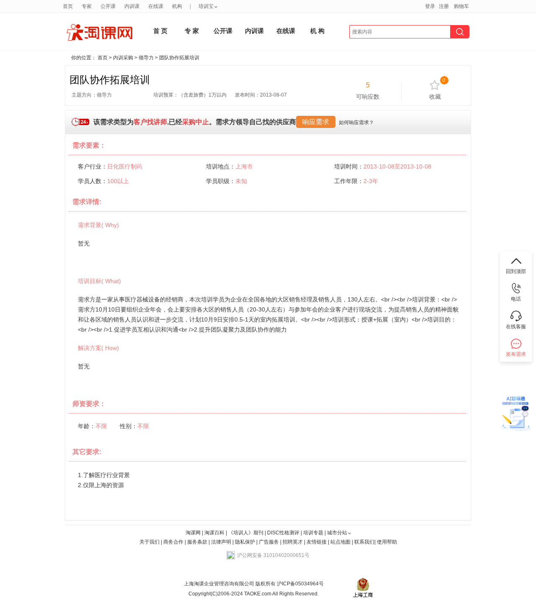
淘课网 (193, 533)
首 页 (160, 30)
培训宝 (206, 6)
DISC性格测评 (283, 533)
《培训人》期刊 (245, 533)
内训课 (131, 6)
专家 (87, 6)
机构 (177, 6)
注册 (444, 6)
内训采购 (123, 58)
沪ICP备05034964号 (300, 584)
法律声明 (221, 542)
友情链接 (317, 542)
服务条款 (198, 542)
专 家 (192, 30)
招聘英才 (293, 542)
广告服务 (269, 542)
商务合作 (173, 542)
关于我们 (149, 542)
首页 (68, 6)
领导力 (146, 58)
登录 (430, 6)
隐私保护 (245, 542)
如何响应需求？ (356, 122)
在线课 (155, 6)
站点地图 (341, 542)
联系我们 (364, 542)
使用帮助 (387, 542)
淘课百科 (214, 533)
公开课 (108, 6)
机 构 (317, 30)
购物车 (461, 6)
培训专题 (313, 533)
